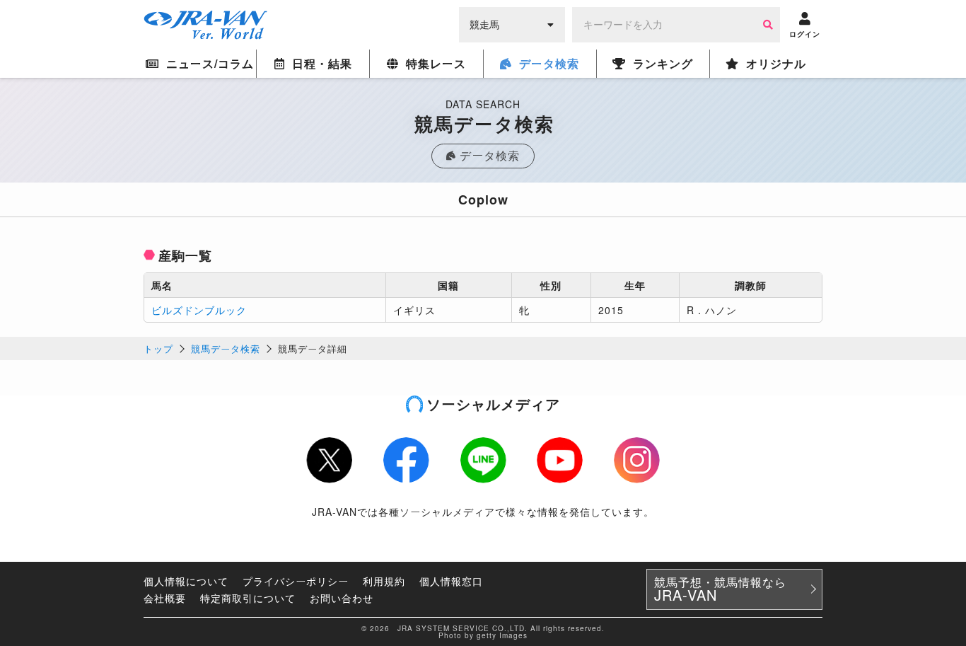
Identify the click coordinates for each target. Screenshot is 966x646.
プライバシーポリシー (296, 581)
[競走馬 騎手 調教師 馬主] (512, 23)
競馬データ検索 (225, 348)
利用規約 (384, 581)
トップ (158, 348)
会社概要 (165, 598)
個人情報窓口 (451, 581)
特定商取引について (248, 598)
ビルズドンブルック (199, 310)
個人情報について (186, 581)
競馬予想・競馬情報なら (720, 589)
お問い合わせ (341, 598)
